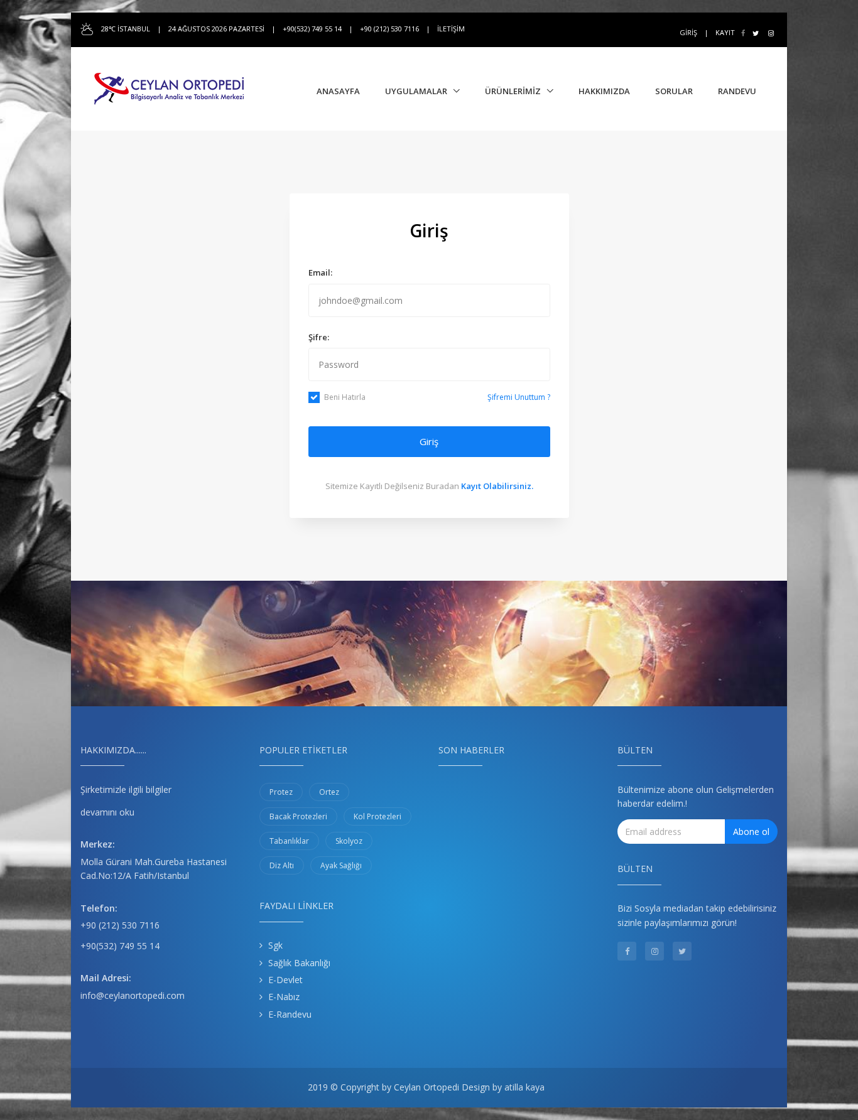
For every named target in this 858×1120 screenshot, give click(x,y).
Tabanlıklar (289, 841)
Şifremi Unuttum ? (518, 397)
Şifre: (318, 337)
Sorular (674, 91)
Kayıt (725, 32)
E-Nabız (284, 997)
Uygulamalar (416, 91)
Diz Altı (281, 865)
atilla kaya (524, 1087)
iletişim (451, 28)
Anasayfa (338, 91)
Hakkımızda (604, 91)
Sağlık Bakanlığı (299, 963)
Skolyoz (348, 841)
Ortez (329, 792)
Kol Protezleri (377, 816)
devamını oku (107, 812)
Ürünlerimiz (513, 91)
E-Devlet (285, 980)
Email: (320, 272)
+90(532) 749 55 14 (120, 946)
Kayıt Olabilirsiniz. (497, 486)
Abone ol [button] (751, 831)
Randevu (737, 91)
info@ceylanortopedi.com (132, 995)
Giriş (688, 32)
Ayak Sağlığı (341, 865)
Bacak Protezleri (298, 816)
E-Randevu (290, 1014)
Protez (281, 792)
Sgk (275, 945)
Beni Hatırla (345, 397)
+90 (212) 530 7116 (120, 925)
